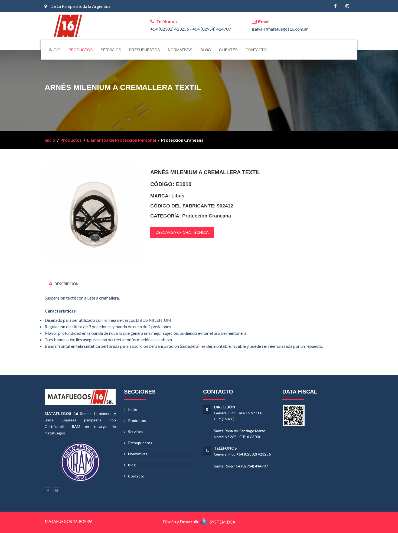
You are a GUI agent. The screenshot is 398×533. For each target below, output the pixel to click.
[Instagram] (347, 6)
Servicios (135, 431)
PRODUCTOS (80, 50)
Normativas (137, 453)
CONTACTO (256, 50)
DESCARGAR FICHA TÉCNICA (182, 232)
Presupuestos (140, 442)
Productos (71, 139)
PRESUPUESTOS (144, 50)
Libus (177, 196)
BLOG (205, 50)
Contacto (136, 476)
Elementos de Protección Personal (121, 139)
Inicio (50, 139)
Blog (132, 465)
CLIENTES (228, 50)
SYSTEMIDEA (222, 521)
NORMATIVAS (180, 50)
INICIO (54, 50)
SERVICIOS (111, 50)
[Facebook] (335, 6)
